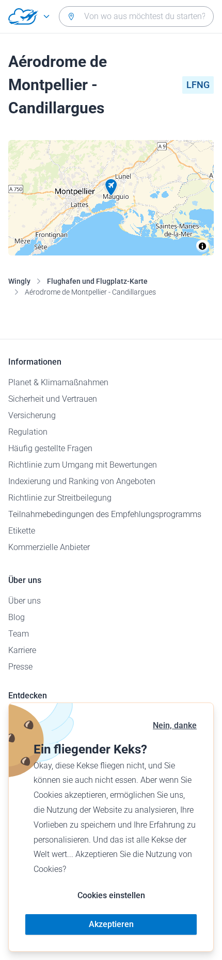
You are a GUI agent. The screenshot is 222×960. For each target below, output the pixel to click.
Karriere (22, 650)
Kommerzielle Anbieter (49, 547)
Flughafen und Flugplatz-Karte (97, 281)
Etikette (21, 531)
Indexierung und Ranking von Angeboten (81, 481)
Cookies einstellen (111, 895)
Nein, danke (175, 725)
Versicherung (32, 415)
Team (18, 634)
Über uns (24, 601)
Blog (16, 617)
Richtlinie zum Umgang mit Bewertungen (82, 465)
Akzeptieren (111, 924)
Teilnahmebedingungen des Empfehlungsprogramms (104, 514)
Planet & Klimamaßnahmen (58, 382)
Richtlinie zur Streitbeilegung (60, 498)
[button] (111, 187)
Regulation (27, 432)
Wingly (19, 281)
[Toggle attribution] (202, 246)
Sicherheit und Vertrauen (52, 399)
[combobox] (136, 16)
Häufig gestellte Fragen (50, 448)
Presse (20, 667)
